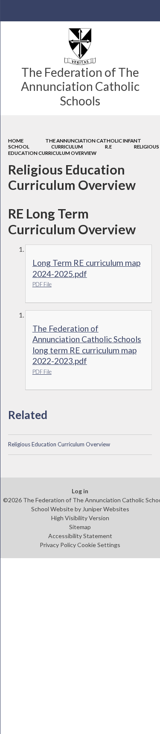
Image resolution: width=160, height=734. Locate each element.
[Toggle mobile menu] (10, 10)
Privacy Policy (58, 544)
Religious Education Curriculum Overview (83, 149)
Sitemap (80, 526)
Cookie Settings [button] (98, 544)
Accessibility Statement (80, 535)
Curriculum (67, 146)
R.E (108, 146)
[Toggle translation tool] (128, 10)
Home (15, 140)
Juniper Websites (105, 509)
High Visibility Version (80, 517)
